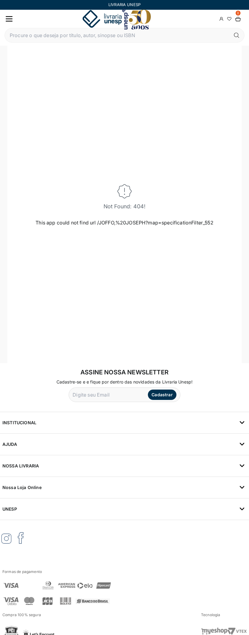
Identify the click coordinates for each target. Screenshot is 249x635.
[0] (238, 19)
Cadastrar (162, 394)
